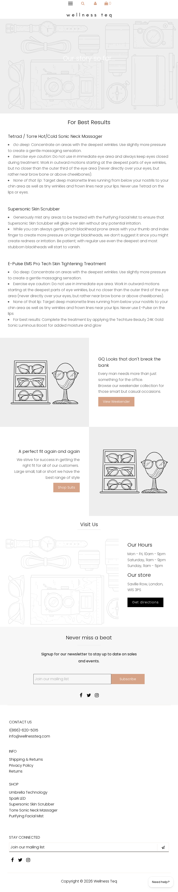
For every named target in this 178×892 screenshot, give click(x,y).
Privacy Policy (21, 765)
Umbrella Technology (28, 792)
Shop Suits (66, 487)
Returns (15, 771)
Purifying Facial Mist (26, 816)
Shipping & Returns (26, 759)
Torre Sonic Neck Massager (33, 810)
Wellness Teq (105, 881)
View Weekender (116, 401)
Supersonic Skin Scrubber (31, 804)
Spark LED (17, 798)
